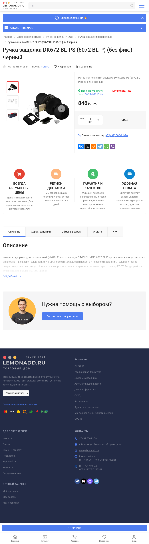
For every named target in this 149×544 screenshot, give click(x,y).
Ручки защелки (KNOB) (60, 37)
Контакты (8, 467)
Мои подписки (11, 502)
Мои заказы (9, 497)
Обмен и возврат (12, 450)
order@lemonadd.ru (89, 450)
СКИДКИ (79, 366)
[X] (87, 146)
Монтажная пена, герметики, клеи (93, 413)
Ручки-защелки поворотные (95, 37)
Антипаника (81, 401)
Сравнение (85, 66)
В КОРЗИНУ (75, 528)
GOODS (78, 418)
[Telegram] (100, 146)
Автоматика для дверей (87, 383)
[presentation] (31, 108)
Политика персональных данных (20, 404)
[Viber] (112, 146)
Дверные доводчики (85, 378)
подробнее (10, 276)
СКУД (77, 395)
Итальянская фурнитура (87, 372)
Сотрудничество (12, 473)
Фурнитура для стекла (86, 407)
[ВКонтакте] (81, 146)
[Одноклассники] (93, 146)
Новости (7, 438)
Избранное (64, 66)
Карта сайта (9, 461)
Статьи (6, 444)
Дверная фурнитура (29, 37)
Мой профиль (10, 491)
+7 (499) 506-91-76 (93, 94)
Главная (8, 37)
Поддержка (9, 455)
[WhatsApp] (106, 146)
